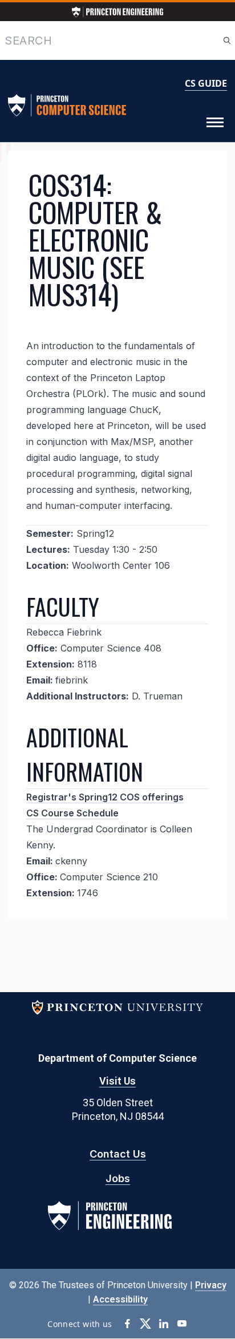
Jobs (118, 1178)
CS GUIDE (206, 83)
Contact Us (118, 1154)
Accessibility (120, 1299)
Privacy (210, 1285)
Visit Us (117, 1081)
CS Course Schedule (72, 813)
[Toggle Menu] (215, 122)
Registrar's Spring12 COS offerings (105, 797)
